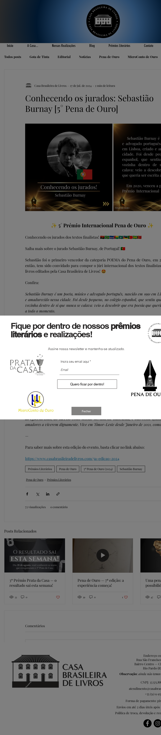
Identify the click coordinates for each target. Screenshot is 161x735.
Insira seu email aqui (75, 361)
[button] (86, 411)
